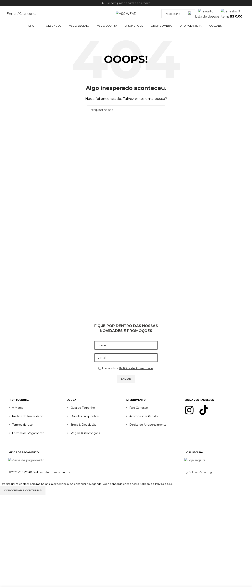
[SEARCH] (190, 13)
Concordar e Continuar (23, 490)
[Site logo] (126, 13)
